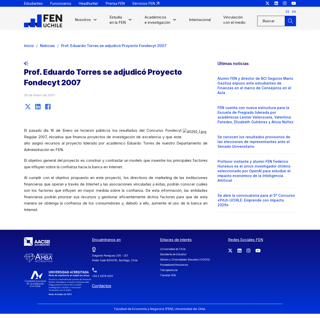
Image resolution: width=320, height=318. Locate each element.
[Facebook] (48, 106)
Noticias (47, 45)
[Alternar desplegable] (95, 21)
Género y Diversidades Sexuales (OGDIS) (185, 259)
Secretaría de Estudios (173, 254)
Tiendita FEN (168, 275)
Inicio (29, 45)
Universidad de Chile (173, 249)
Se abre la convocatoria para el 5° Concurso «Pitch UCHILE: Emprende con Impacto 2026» (256, 200)
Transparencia (169, 270)
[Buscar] (290, 21)
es (288, 12)
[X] (28, 106)
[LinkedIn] (38, 106)
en (294, 12)
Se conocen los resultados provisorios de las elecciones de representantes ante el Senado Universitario (254, 141)
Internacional (200, 19)
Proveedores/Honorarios (174, 264)
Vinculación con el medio (234, 20)
